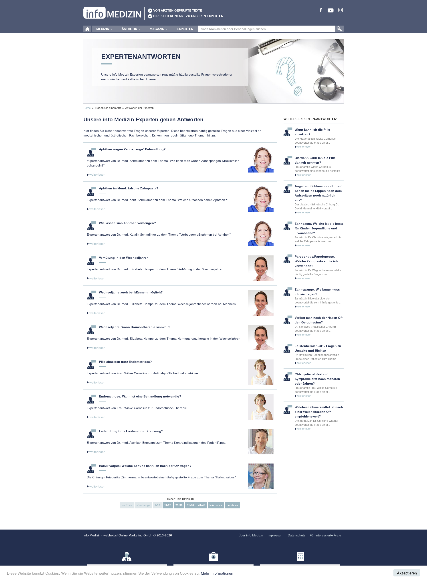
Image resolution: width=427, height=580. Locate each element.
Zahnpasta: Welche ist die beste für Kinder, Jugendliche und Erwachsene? (319, 228)
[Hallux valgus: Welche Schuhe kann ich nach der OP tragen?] (261, 476)
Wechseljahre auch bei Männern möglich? (131, 292)
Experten (185, 29)
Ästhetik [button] (130, 29)
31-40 (190, 505)
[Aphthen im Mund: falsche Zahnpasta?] (261, 198)
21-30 (179, 505)
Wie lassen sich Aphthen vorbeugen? (127, 223)
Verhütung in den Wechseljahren (124, 257)
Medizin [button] (103, 29)
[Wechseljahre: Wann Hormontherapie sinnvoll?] (261, 337)
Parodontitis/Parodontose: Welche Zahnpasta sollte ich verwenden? (316, 261)
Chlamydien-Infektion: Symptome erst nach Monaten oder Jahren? (317, 378)
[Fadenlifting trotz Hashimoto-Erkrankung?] (261, 441)
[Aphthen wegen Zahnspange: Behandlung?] (261, 159)
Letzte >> (232, 505)
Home (87, 108)
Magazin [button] (157, 29)
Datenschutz (296, 535)
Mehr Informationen (217, 573)
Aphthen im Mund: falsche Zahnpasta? (128, 188)
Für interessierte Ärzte (325, 535)
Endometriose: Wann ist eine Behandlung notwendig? (140, 396)
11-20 (167, 505)
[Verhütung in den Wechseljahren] (261, 268)
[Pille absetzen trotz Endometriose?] (261, 372)
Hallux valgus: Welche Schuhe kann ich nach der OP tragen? (145, 466)
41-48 (201, 505)
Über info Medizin (250, 535)
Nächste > (215, 505)
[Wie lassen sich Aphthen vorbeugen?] (261, 233)
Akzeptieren (407, 573)
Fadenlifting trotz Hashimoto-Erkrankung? (131, 431)
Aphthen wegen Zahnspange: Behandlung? (132, 149)
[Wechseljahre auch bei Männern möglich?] (261, 302)
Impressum (275, 535)
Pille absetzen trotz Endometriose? (125, 361)
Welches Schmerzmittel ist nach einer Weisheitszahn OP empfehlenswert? (319, 411)
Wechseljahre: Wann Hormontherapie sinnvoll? (134, 327)
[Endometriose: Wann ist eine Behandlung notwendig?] (261, 406)
